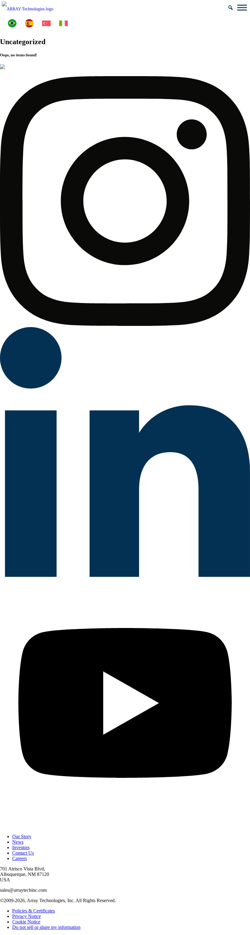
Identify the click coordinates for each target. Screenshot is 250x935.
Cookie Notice (26, 921)
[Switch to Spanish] (29, 23)
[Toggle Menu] (242, 8)
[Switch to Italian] (63, 23)
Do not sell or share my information (46, 927)
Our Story (21, 836)
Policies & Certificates (33, 910)
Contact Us (23, 853)
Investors (21, 847)
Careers (19, 858)
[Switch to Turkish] (46, 23)
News (17, 842)
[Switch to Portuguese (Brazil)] (12, 23)
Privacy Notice (26, 916)
